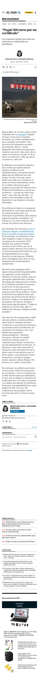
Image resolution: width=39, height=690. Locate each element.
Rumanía (22, 134)
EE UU (9, 24)
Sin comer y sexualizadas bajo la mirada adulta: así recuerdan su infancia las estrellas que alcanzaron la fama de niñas (20, 577)
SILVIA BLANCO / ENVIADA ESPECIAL (19, 59)
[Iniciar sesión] (35, 12)
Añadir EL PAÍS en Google (12, 72)
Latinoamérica (22, 24)
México (14, 24)
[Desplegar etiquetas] (35, 436)
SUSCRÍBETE (29, 12)
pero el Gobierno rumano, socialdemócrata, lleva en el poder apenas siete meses (18, 231)
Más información (6, 446)
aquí (30, 450)
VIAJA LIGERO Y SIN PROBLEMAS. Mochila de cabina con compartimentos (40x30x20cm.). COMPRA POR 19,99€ (27, 657)
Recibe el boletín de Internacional (15, 418)
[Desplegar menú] (3, 12)
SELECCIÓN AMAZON (19, 604)
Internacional (10, 19)
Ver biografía (15, 411)
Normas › (34, 427)
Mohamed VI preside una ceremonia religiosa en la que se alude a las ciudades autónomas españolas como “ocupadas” (19, 556)
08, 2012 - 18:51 (22, 62)
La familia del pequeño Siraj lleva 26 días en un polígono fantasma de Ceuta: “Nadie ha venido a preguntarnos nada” (18, 563)
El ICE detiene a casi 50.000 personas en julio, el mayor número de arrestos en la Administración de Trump (18, 524)
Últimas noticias (8, 518)
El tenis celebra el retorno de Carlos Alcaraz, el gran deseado (16, 531)
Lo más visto (6, 550)
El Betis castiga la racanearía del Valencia (20, 541)
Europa (4, 24)
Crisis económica (7, 437)
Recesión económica (20, 437)
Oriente (30, 24)
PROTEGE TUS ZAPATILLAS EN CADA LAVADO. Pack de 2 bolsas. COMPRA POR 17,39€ (27, 666)
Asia (35, 24)
